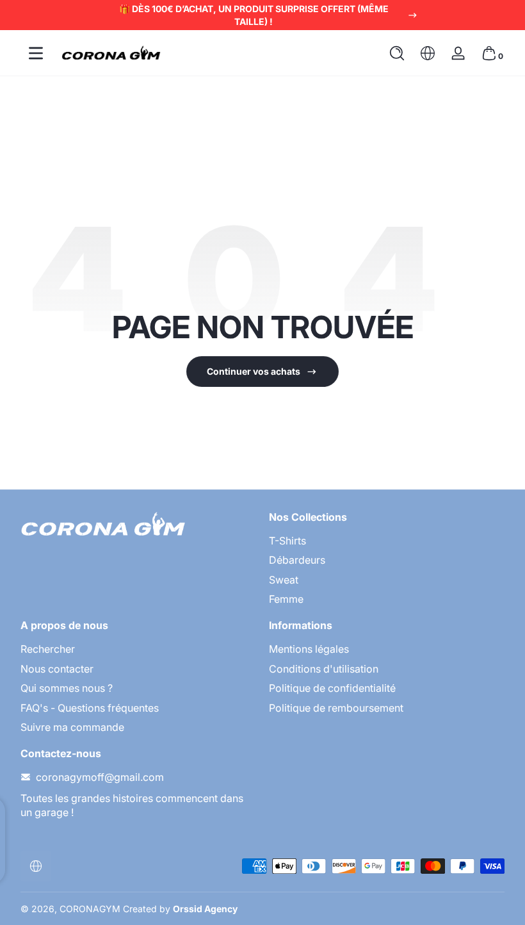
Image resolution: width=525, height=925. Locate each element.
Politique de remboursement (336, 707)
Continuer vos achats (253, 371)
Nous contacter (56, 668)
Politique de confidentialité (332, 688)
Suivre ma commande (72, 727)
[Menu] (35, 53)
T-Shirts (287, 540)
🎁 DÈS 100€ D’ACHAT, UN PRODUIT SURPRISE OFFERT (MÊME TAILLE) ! (254, 15)
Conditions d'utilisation (323, 668)
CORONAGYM (90, 908)
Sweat (283, 579)
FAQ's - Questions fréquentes (89, 707)
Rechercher (47, 649)
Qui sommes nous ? (66, 688)
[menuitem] (387, 541)
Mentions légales (309, 649)
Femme (286, 599)
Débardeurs (297, 559)
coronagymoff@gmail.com (100, 777)
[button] (397, 53)
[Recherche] (397, 53)
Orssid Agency (205, 908)
